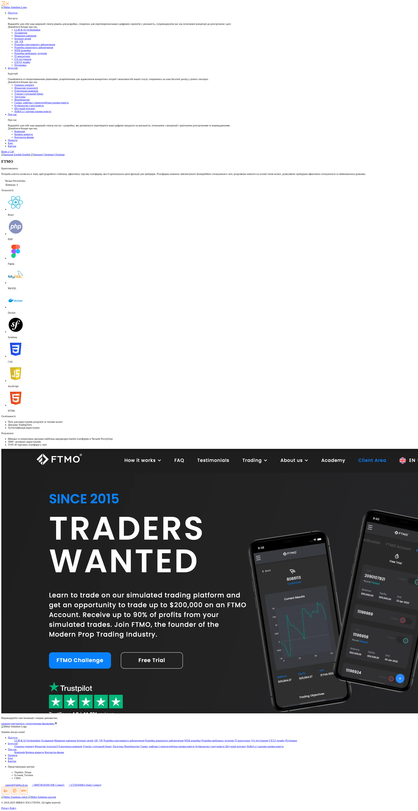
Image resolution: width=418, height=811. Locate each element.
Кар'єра (12, 146)
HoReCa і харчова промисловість (32, 111)
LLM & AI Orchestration (27, 29)
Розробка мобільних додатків (30, 53)
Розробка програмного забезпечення (34, 44)
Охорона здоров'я (24, 85)
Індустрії (13, 68)
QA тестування (22, 59)
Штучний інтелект (24, 108)
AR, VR (18, 41)
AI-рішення (20, 32)
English (26, 154)
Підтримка (20, 65)
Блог (10, 143)
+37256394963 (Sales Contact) (84, 785)
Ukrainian (59, 154)
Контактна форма (24, 137)
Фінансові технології (26, 88)
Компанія (19, 131)
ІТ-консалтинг (22, 56)
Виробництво (22, 99)
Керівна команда (23, 134)
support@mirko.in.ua (16, 785)
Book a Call (7, 151)
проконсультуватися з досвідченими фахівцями (28, 723)
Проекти (12, 140)
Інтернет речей (22, 38)
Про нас (12, 114)
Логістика (19, 96)
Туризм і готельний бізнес (28, 93)
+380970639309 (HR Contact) (48, 785)
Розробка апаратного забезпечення (33, 47)
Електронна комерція (26, 90)
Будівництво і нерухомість (29, 105)
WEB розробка (22, 50)
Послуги (12, 12)
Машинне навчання (25, 35)
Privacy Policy (8, 808)
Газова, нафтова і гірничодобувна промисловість (41, 102)
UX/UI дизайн (22, 62)
